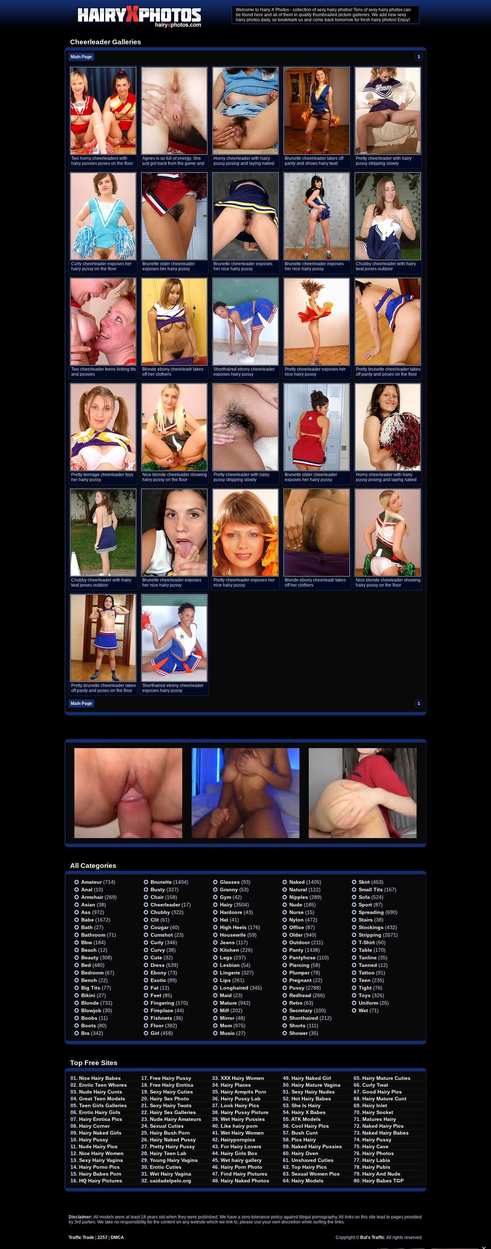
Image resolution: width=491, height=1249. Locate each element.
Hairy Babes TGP (383, 1181)
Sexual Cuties (167, 1126)
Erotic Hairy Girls (99, 1112)
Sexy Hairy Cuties (171, 1092)
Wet (363, 1010)
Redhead (300, 995)
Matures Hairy (379, 1119)
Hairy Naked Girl (311, 1078)
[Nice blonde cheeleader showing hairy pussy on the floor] (174, 427)
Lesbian (230, 965)
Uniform (368, 1003)
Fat (155, 988)
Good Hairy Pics (382, 1092)
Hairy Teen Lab (168, 1153)
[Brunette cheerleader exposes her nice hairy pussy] (245, 216)
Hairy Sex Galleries (173, 1112)
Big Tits (90, 988)
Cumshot (162, 935)
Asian (88, 905)
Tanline (368, 957)
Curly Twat (375, 1085)
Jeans (227, 942)
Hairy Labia (376, 1160)
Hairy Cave (375, 1146)
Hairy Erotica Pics (100, 1119)
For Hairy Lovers (241, 1146)
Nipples (298, 897)
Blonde (90, 1003)
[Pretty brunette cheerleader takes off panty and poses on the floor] (388, 322)
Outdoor (299, 942)
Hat (224, 920)
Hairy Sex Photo (169, 1098)
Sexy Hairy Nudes (313, 1092)
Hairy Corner (94, 1126)
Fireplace (162, 1010)
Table (365, 950)
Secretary (300, 1010)
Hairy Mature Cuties (386, 1078)
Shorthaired (303, 1018)
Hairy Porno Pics (99, 1167)
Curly (157, 942)
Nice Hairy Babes (100, 1078)
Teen (365, 980)
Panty (296, 950)
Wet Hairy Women (242, 1133)
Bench (89, 980)
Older (296, 935)
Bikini (88, 995)
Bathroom (93, 935)
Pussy (296, 988)
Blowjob (91, 1010)
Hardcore (231, 912)
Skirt (364, 882)
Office (296, 927)
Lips (225, 980)
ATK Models (306, 1119)
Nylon (296, 920)
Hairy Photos (378, 1153)
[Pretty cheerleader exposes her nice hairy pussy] (317, 322)
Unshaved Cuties (313, 1160)
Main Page (81, 56)
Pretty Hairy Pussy (172, 1146)
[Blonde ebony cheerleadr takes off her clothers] (174, 322)
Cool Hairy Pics (310, 1126)
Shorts (297, 1025)
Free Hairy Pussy (170, 1078)
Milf (224, 1010)
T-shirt (367, 942)
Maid (226, 995)
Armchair (92, 897)
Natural (298, 889)
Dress (158, 965)
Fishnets (161, 1018)
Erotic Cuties (166, 1167)
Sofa (364, 897)
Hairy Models (307, 1181)
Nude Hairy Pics (98, 1146)
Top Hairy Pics (309, 1167)
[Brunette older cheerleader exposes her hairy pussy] (174, 216)
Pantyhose (302, 957)
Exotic (158, 980)
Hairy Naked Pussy (173, 1139)
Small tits (371, 889)
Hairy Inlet (374, 1105)
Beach (89, 950)
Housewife (233, 935)
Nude (295, 905)
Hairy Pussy (93, 1139)
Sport (365, 905)
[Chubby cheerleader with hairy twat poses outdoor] (388, 216)
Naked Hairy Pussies (317, 1146)
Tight (365, 988)
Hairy (226, 905)
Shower (298, 1033)
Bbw (86, 942)
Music (227, 1033)
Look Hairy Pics (240, 1105)
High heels (233, 927)
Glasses (230, 882)
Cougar (160, 927)
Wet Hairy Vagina (170, 1174)
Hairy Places (236, 1085)
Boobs (89, 1018)
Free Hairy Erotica (171, 1085)
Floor (157, 1025)
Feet (156, 995)
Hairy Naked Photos (245, 1181)
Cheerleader (165, 905)
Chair (157, 897)
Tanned (368, 965)
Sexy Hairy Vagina (101, 1160)
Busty (158, 889)
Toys (365, 995)
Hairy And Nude (381, 1174)
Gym (225, 897)
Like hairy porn (239, 1126)
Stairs (366, 920)
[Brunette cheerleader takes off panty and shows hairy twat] (317, 111)
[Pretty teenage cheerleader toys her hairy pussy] (103, 427)
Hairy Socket (377, 1112)
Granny (229, 889)
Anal (86, 889)
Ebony (158, 973)
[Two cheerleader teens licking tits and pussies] (103, 322)
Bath (87, 927)
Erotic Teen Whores (103, 1085)
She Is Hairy (306, 1105)
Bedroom (92, 973)
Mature (228, 1003)
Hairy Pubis (376, 1167)
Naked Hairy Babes (385, 1133)
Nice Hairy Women (101, 1153)
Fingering (162, 1003)
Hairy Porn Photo (241, 1167)
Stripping (370, 935)
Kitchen (229, 950)
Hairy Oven (305, 1153)
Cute (156, 957)
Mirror (227, 1018)
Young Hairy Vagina (174, 1160)
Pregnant (300, 980)
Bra (85, 1033)
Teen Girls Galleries (103, 1105)
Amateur (91, 882)
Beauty (89, 957)
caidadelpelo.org (170, 1181)
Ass (86, 912)
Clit (155, 920)
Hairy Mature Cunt (384, 1098)
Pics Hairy (304, 1139)
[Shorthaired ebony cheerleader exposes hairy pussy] (245, 322)
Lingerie (230, 973)
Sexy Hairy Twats (171, 1105)
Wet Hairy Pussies (243, 1119)
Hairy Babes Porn (100, 1174)
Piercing (299, 965)
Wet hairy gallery (241, 1160)
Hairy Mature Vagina (316, 1085)
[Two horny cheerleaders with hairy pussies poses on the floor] (103, 111)
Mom (226, 1025)
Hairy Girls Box (239, 1153)
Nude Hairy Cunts (100, 1092)
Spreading (371, 912)
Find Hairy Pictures (244, 1174)
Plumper (299, 973)
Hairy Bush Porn (170, 1133)
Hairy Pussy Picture (245, 1112)
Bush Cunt (305, 1133)
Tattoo (367, 973)
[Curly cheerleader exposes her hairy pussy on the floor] (103, 216)
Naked (297, 882)
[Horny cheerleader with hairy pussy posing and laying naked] (245, 111)
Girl (155, 1033)
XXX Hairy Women (242, 1078)
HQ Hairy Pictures (100, 1181)
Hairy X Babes (309, 1112)
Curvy (158, 950)
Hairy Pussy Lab (241, 1098)
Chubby (160, 912)
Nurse (296, 912)
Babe (87, 920)
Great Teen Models (102, 1098)
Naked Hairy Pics (383, 1126)
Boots (88, 1025)
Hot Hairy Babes (311, 1098)
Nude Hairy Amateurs (175, 1119)
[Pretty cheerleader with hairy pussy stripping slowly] (388, 111)
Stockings (371, 927)
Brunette (161, 882)
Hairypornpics (238, 1139)
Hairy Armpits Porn (243, 1092)
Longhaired (234, 988)
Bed (86, 965)
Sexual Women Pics (316, 1174)
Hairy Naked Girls (100, 1133)
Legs (226, 957)
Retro (296, 1003)
